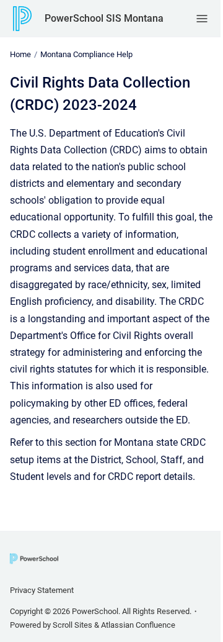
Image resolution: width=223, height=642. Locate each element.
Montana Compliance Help (86, 54)
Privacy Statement (42, 590)
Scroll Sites (72, 625)
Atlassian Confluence (138, 625)
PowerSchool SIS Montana (104, 18)
